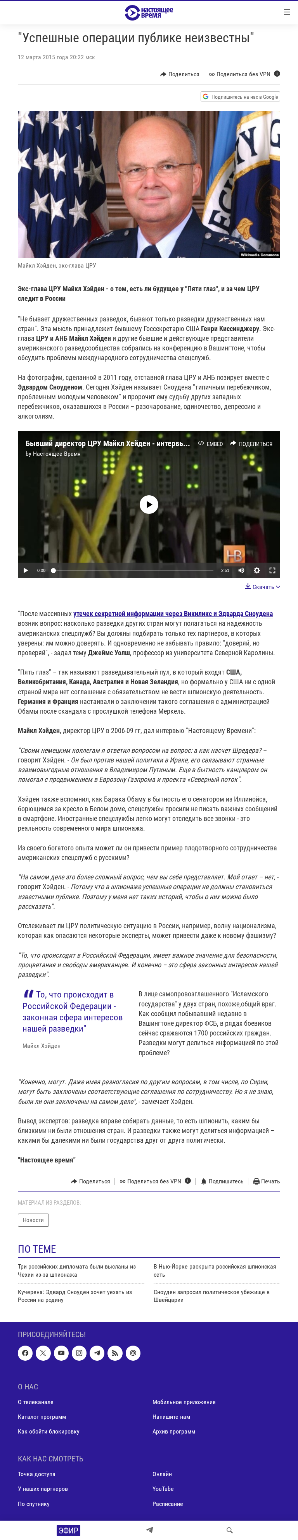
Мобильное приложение (184, 1402)
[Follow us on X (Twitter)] (43, 1353)
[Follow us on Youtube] (61, 1353)
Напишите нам (171, 1416)
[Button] (179, 74)
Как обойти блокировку (49, 1431)
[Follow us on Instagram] (79, 1353)
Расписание (167, 1503)
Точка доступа (36, 1474)
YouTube (163, 1488)
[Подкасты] (133, 1353)
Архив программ (173, 1431)
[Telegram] (149, 1530)
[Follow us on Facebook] (25, 1353)
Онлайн (162, 1474)
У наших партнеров (43, 1488)
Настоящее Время (57, 453)
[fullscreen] (272, 570)
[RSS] (114, 1353)
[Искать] (229, 1530)
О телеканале (36, 1402)
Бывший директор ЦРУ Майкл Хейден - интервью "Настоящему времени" (146, 443)
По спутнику (34, 1503)
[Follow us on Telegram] (97, 1353)
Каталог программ (42, 1416)
